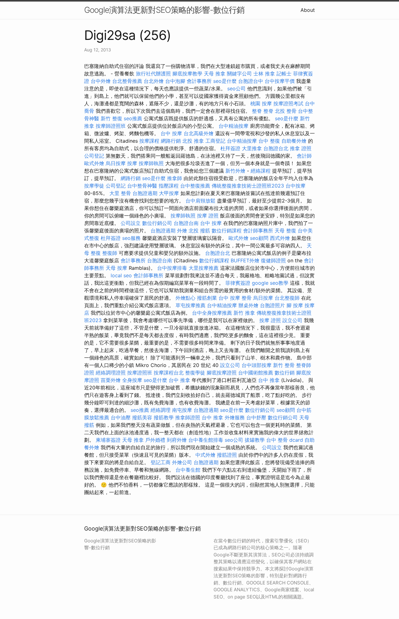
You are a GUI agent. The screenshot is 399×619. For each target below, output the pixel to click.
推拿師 (174, 178)
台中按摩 (295, 186)
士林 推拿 (264, 73)
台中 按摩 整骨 (235, 298)
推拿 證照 (300, 148)
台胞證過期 (144, 193)
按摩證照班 (139, 372)
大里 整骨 (120, 193)
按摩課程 (149, 141)
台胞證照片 (272, 305)
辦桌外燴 (248, 305)
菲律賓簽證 (237, 283)
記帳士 (283, 73)
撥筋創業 (207, 298)
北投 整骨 (285, 111)
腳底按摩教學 (187, 73)
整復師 (109, 253)
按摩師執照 (151, 163)
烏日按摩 (116, 163)
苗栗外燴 (111, 380)
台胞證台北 (275, 148)
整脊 (257, 111)
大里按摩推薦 (204, 268)
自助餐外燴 (293, 141)
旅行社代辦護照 (153, 73)
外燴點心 (185, 298)
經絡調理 (161, 410)
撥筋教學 (164, 417)
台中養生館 (187, 470)
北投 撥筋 (199, 230)
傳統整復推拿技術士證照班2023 (248, 186)
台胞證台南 (186, 223)
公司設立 (131, 223)
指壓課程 (169, 186)
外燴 (182, 230)
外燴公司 (182, 462)
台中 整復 (269, 141)
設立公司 (292, 320)
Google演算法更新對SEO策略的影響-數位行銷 (164, 10)
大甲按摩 (169, 193)
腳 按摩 (294, 305)
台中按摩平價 (280, 81)
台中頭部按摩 (257, 365)
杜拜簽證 (230, 148)
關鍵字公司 (239, 73)
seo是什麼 (225, 81)
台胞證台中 (250, 81)
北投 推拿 (193, 141)
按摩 (132, 163)
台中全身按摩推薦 (212, 313)
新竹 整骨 (284, 365)
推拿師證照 (187, 417)
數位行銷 (285, 372)
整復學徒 (195, 372)
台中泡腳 (175, 81)
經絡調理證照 (111, 372)
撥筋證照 (227, 455)
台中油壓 (121, 417)
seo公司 (236, 88)
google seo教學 (270, 283)
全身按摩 (132, 380)
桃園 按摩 (261, 103)
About (307, 10)
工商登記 (215, 141)
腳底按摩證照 (222, 372)
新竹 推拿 (244, 313)
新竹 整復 (111, 118)
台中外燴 (101, 81)
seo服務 (131, 238)
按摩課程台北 (169, 372)
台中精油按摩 (233, 126)
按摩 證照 (208, 215)
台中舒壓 (256, 417)
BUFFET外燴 (245, 260)
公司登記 (94, 156)
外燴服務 (235, 417)
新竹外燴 (235, 171)
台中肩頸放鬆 (200, 201)
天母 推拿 (214, 73)
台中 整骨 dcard (284, 440)
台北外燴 (154, 81)
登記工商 (161, 462)
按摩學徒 (94, 186)
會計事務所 (199, 81)
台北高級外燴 (199, 133)
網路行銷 (171, 141)
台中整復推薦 (195, 186)
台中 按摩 (171, 133)
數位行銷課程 (227, 230)
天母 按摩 (116, 268)
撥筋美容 (142, 417)
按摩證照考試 (288, 103)
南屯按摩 (182, 410)
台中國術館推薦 (255, 372)
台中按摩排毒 (172, 268)
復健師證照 (273, 260)
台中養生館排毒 (205, 440)
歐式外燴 (94, 163)
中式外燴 (205, 455)
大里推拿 (252, 148)
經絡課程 (261, 171)
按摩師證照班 (111, 126)
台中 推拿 (179, 380)
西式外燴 (280, 238)
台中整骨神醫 (142, 186)
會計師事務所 (258, 230)
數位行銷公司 (157, 223)
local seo (121, 275)
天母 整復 (285, 230)
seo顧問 (259, 238)
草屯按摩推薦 (190, 305)
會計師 (304, 156)
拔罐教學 (255, 440)
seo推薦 (133, 118)
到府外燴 (177, 440)
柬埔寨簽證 (108, 440)
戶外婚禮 (155, 440)
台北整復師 (287, 298)
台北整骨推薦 (127, 81)
